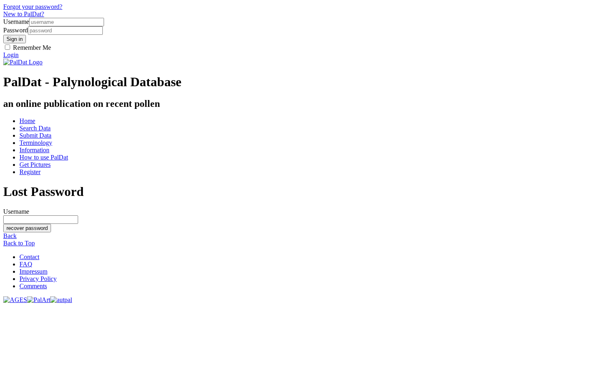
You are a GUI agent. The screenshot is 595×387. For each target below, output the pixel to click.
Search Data (35, 128)
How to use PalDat (43, 157)
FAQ (25, 264)
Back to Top (19, 243)
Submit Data (35, 135)
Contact (29, 256)
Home (27, 120)
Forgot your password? (32, 6)
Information (34, 150)
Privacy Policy (38, 278)
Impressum (33, 271)
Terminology (35, 142)
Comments (33, 286)
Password (15, 30)
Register (29, 171)
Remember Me (31, 47)
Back (10, 235)
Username (16, 21)
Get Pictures (35, 164)
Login (11, 54)
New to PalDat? (23, 14)
